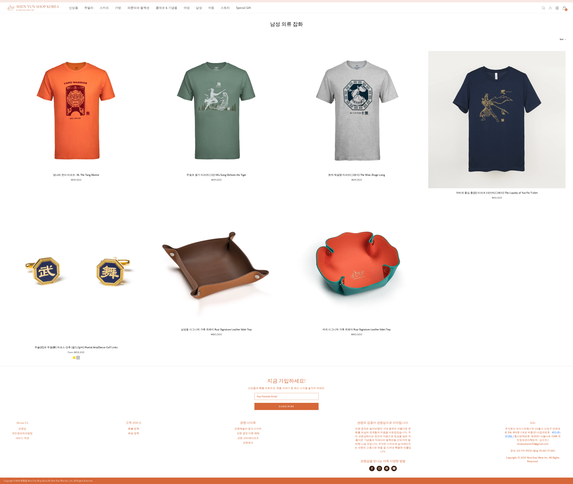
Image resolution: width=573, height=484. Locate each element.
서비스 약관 (22, 438)
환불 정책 (133, 428)
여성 (187, 8)
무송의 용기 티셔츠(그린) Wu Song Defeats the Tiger (216, 174)
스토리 (225, 8)
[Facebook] (372, 468)
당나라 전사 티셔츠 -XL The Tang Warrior (76, 174)
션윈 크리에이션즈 (248, 438)
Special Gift (243, 8)
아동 (211, 8)
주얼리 (88, 8)
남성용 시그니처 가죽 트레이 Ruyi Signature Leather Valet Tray (216, 329)
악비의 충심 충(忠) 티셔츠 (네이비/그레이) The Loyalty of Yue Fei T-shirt (497, 192)
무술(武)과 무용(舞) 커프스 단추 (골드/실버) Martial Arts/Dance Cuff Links (76, 347)
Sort (562, 39)
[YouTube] (394, 468)
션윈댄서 (248, 442)
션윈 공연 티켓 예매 (248, 433)
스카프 (104, 8)
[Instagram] (379, 468)
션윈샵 (22, 428)
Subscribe (286, 406)
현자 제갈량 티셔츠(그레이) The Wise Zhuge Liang (356, 174)
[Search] (543, 7)
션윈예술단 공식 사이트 (248, 428)
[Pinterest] (386, 468)
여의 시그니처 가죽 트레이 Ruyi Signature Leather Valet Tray (356, 329)
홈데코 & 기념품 (166, 8)
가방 (118, 8)
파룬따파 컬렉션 (138, 8)
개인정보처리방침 (22, 433)
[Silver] (78, 357)
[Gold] (74, 357)
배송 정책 (133, 433)
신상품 (73, 8)
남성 (199, 8)
